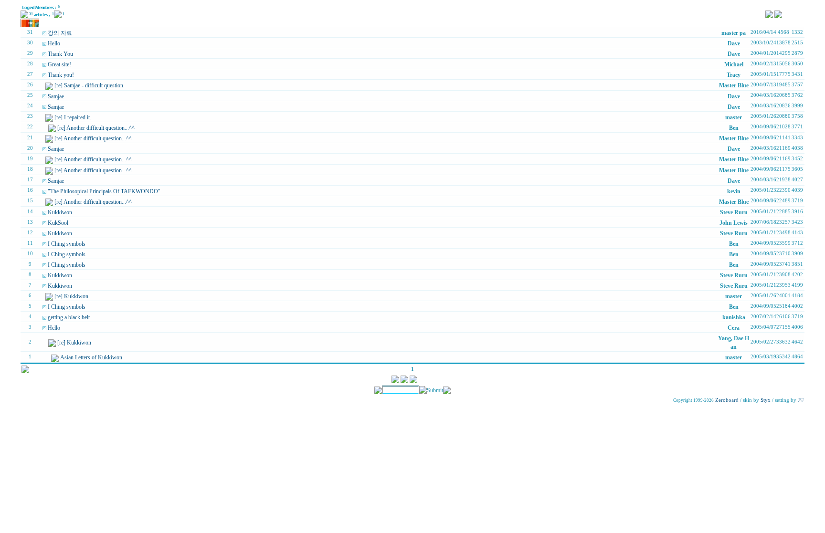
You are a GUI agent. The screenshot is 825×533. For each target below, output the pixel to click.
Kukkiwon (60, 212)
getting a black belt (69, 317)
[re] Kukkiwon (71, 296)
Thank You (60, 54)
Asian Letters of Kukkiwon (91, 357)
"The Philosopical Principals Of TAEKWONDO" (104, 191)
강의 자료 (60, 33)
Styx (766, 400)
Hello (54, 43)
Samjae (56, 96)
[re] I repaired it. (72, 117)
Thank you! (61, 75)
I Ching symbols (66, 243)
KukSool (58, 222)
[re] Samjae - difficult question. (89, 85)
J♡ (801, 400)
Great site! (59, 64)
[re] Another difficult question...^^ (96, 128)
